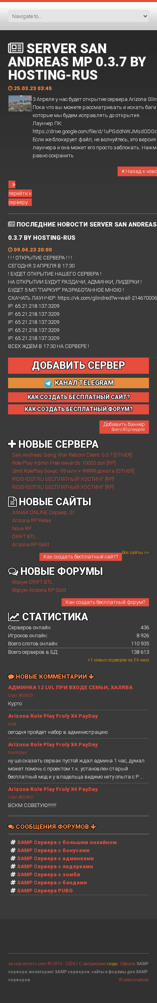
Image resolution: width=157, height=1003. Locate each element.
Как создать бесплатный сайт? (80, 557)
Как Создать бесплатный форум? (79, 409)
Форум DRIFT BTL (32, 582)
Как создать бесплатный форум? (105, 602)
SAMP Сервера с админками (55, 858)
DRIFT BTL (24, 536)
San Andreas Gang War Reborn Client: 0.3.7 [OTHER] (72, 455)
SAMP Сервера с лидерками (55, 866)
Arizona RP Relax (31, 520)
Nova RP (21, 528)
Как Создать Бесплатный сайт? (78, 397)
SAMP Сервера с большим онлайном (67, 842)
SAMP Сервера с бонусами (53, 850)
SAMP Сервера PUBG (45, 891)
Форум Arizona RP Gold (39, 590)
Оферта (127, 963)
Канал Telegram (83, 383)
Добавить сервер (78, 365)
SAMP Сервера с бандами (52, 882)
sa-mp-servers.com (27, 963)
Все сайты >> (135, 552)
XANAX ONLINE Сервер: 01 (43, 512)
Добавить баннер (124, 426)
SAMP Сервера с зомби (48, 874)
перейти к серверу (20, 197)
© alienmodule (134, 979)
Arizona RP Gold (30, 545)
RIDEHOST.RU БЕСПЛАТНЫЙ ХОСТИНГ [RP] (63, 479)
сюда (112, 963)
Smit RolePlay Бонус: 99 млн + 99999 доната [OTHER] (73, 471)
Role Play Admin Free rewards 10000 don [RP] (64, 463)
